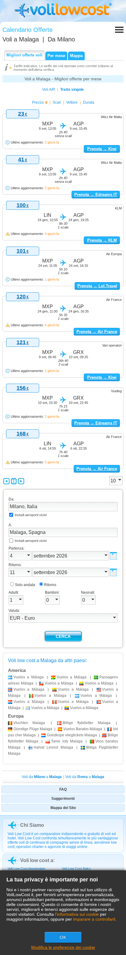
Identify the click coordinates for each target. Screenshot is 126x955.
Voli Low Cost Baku (76, 868)
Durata (88, 102)
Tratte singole (72, 89)
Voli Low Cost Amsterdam (26, 868)
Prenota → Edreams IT (95, 194)
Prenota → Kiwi (102, 149)
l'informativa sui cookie (77, 914)
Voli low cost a (36, 860)
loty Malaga (67, 741)
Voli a (20, 39)
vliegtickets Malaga (72, 735)
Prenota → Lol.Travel (97, 286)
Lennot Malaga (53, 747)
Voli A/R (48, 89)
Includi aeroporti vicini (30, 515)
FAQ (63, 789)
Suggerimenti (63, 798)
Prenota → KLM (102, 240)
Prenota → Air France (96, 331)
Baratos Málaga (82, 729)
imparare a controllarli (94, 919)
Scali (57, 102)
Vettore (72, 102)
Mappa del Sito (63, 808)
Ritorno (50, 585)
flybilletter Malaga (86, 723)
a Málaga (28, 677)
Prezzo (38, 102)
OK (63, 937)
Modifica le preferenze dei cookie (63, 947)
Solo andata (25, 585)
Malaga (29, 723)
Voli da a (42, 777)
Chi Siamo (32, 825)
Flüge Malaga (32, 729)
